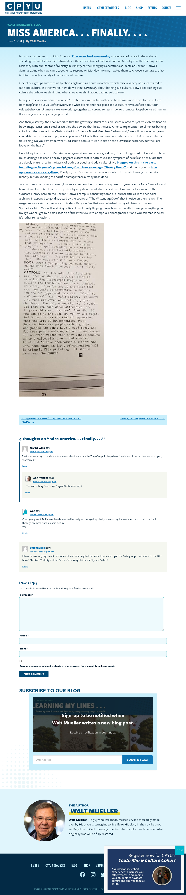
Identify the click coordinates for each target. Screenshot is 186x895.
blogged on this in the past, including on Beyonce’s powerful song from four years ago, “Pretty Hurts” (87, 164)
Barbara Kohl (38, 548)
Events (152, 7)
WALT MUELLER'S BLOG (24, 24)
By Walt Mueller (36, 41)
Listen (87, 7)
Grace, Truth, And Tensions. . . (140, 418)
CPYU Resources (108, 7)
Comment (26, 595)
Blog (128, 7)
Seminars (102, 865)
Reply (24, 466)
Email (24, 648)
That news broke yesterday (91, 56)
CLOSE (180, 850)
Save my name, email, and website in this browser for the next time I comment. (67, 666)
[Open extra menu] (178, 7)
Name (24, 635)
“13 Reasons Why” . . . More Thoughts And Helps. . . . (51, 420)
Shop (139, 7)
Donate (166, 7)
